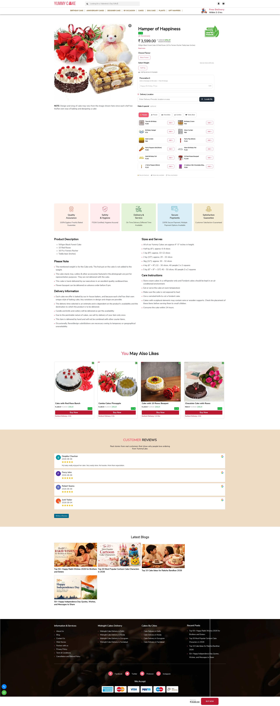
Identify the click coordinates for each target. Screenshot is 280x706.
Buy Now (74, 413)
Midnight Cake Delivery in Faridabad (114, 642)
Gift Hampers (175, 10)
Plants (162, 10)
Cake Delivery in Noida (152, 635)
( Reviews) (144, 36)
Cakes (141, 10)
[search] (87, 4)
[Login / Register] (218, 3)
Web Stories (61, 642)
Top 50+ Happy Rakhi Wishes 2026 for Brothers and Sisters (204, 632)
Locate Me (208, 99)
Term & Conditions (63, 653)
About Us (60, 631)
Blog (58, 635)
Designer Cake (113, 10)
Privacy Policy (61, 649)
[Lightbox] (130, 25)
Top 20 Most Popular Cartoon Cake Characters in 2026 (203, 640)
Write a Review (61, 516)
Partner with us (62, 646)
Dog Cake (151, 10)
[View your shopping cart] (223, 3)
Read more (141, 48)
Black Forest (144, 57)
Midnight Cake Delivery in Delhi (112, 631)
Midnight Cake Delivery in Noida (112, 635)
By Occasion (129, 10)
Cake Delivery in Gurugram (154, 638)
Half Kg (142, 68)
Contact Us (60, 638)
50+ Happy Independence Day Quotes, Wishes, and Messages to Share (204, 655)
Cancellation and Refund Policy (68, 656)
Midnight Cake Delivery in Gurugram (114, 638)
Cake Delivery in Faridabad (154, 642)
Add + (171, 123)
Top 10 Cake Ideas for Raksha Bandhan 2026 (204, 648)
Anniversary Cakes (95, 10)
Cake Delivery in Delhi (152, 631)
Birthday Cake (76, 10)
